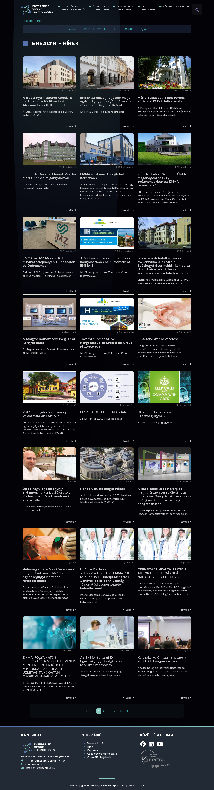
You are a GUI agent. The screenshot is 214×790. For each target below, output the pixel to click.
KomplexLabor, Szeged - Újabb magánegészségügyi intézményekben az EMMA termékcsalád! (162, 179)
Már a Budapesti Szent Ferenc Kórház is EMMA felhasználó (161, 99)
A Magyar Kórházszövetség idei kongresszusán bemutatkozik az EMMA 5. (105, 261)
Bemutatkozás (95, 743)
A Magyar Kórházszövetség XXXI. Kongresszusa (49, 340)
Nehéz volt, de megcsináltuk (102, 488)
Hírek (90, 746)
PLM (87, 29)
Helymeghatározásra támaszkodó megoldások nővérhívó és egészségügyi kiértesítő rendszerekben (49, 574)
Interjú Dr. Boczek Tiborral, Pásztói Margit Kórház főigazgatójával (49, 175)
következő (120, 711)
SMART (129, 29)
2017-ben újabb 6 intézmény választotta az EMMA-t (45, 414)
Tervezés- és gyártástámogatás (74, 8)
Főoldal (28, 20)
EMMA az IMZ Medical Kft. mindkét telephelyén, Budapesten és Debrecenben (49, 261)
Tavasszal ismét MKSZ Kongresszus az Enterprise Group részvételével (106, 342)
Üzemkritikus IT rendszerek (101, 8)
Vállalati (72, 29)
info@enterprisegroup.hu (40, 767)
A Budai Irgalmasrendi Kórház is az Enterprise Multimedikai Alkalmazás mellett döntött (47, 101)
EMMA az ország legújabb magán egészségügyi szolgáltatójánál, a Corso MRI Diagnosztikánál (106, 101)
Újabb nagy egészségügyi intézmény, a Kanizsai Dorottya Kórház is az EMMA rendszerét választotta (47, 494)
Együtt (145, 29)
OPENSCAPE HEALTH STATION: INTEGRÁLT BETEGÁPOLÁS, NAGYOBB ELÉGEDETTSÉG (162, 573)
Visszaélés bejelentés (100, 757)
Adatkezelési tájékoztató (102, 753)
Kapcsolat (182, 6)
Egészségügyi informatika (125, 8)
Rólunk (167, 6)
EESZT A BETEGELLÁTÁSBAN (103, 412)
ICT (99, 29)
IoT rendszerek (148, 8)
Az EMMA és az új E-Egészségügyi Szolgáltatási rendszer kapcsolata (101, 661)
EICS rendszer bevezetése (158, 339)
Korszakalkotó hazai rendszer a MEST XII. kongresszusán (162, 659)
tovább (70, 126)
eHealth (112, 29)
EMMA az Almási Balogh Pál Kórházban (102, 175)
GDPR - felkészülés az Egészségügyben (155, 414)
